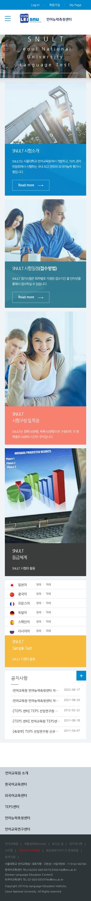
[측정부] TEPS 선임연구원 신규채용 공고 (40, 731)
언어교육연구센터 (17, 829)
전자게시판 (76, 843)
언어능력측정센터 (59, 19)
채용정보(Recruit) (35, 843)
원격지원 (10, 857)
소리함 (9, 850)
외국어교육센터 (16, 795)
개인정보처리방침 (29, 850)
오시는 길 (57, 843)
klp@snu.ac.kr (67, 870)
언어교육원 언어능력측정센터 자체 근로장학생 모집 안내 (50, 690)
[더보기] (81, 676)
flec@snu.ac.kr (54, 879)
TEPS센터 (12, 807)
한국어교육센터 (16, 784)
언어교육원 (11, 843)
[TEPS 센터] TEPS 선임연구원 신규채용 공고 (43, 711)
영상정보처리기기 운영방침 (62, 850)
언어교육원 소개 (16, 773)
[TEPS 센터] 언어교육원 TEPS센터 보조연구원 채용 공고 (51, 721)
